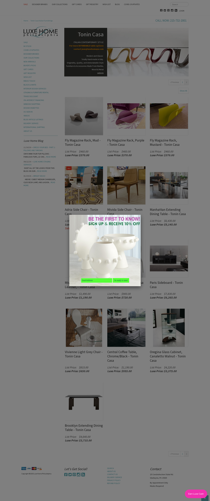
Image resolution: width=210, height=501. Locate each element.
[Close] (140, 214)
